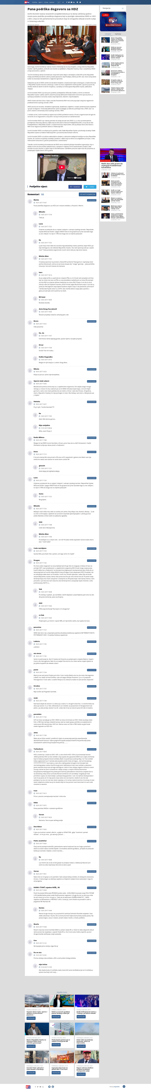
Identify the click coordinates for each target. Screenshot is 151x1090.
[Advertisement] (47, 984)
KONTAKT (52, 2)
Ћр (63, 2)
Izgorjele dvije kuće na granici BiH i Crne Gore (60, 1068)
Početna (34, 2)
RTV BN (46, 2)
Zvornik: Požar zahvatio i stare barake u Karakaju (35, 1068)
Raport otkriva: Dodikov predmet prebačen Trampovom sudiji (85, 1069)
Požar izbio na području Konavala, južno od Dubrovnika (85, 1041)
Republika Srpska (62, 992)
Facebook (76, 187)
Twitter (91, 187)
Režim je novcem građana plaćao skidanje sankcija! (61, 1012)
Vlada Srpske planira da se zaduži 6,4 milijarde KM (61, 1040)
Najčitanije (118, 34)
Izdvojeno (108, 34)
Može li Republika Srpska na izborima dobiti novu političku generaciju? (36, 1041)
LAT (59, 2)
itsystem (116, 1086)
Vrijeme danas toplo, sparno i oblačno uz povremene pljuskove (37, 1013)
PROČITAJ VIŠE (31, 1018)
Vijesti (40, 2)
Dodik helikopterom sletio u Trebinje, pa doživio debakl (86, 1012)
